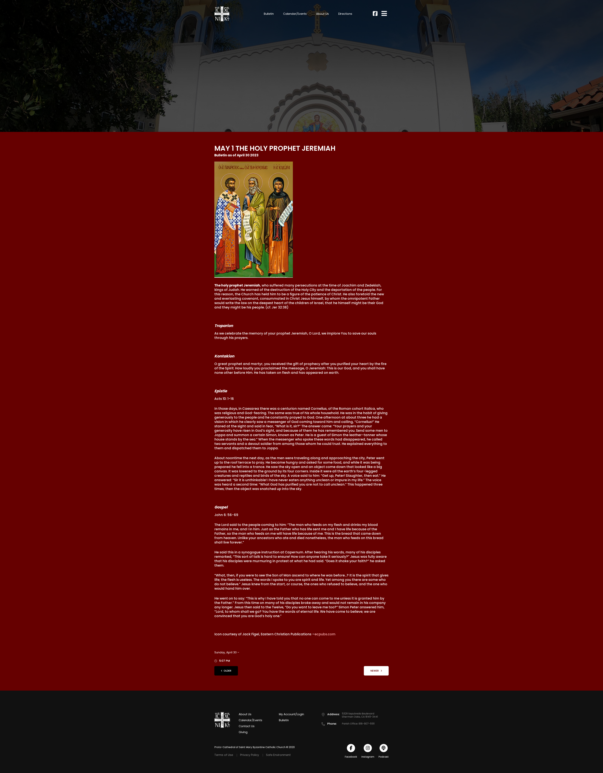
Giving (243, 732)
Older (227, 671)
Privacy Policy (249, 755)
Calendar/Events (295, 14)
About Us (322, 14)
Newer (374, 671)
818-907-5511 (367, 723)
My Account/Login (291, 714)
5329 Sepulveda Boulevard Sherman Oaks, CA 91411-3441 (360, 715)
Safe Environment (278, 755)
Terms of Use (223, 755)
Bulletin (269, 14)
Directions (345, 14)
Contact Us (247, 726)
